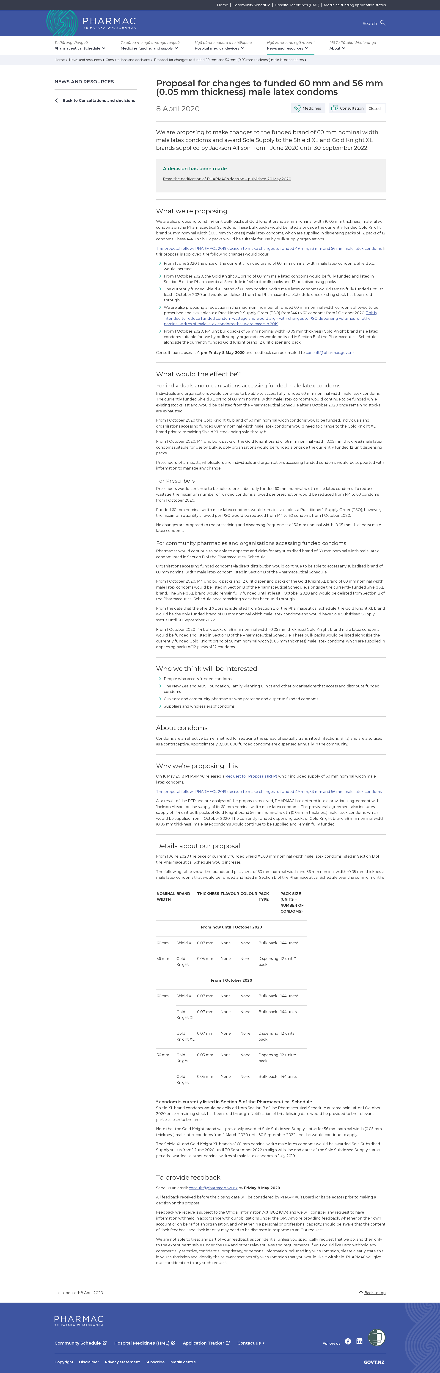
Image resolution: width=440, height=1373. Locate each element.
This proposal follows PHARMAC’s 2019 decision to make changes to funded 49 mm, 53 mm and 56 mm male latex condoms (269, 791)
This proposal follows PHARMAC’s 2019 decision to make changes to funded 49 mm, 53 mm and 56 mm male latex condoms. (269, 248)
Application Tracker (203, 1343)
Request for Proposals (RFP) (251, 776)
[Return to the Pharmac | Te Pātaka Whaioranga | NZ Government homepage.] (90, 23)
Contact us (249, 1343)
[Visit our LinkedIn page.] (359, 1341)
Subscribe (155, 1362)
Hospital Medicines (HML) (297, 5)
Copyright (64, 1362)
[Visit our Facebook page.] (348, 1341)
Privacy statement (122, 1362)
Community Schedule (251, 5)
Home (222, 5)
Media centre (183, 1362)
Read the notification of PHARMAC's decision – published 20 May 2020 (227, 179)
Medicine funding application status (355, 5)
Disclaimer (89, 1362)
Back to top (375, 1293)
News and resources (84, 81)
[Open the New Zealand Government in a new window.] (374, 1362)
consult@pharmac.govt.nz (330, 352)
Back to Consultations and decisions (99, 100)
